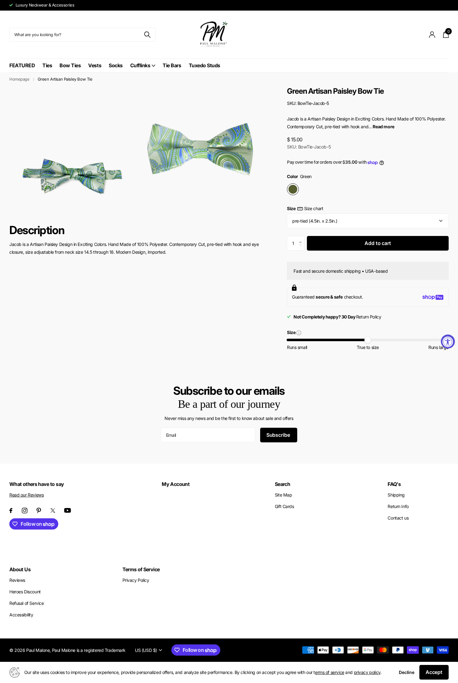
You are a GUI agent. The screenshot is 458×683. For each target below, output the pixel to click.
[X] (52, 510)
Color (299, 176)
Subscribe (278, 435)
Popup (298, 332)
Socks (116, 65)
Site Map (283, 494)
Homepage (19, 79)
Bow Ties (70, 65)
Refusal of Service (26, 603)
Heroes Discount (25, 591)
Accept (434, 672)
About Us (20, 569)
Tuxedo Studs (204, 65)
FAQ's (394, 484)
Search (282, 484)
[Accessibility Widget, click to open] (448, 342)
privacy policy (367, 672)
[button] (302, 238)
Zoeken (147, 35)
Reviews (17, 580)
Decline (406, 672)
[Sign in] (432, 35)
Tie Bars (172, 65)
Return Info (398, 506)
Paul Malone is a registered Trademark (89, 650)
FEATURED (22, 65)
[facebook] (10, 510)
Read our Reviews (26, 494)
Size (305, 208)
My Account (175, 484)
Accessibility (21, 614)
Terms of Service (141, 569)
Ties (47, 65)
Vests (94, 65)
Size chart (313, 208)
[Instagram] (24, 510)
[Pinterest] (38, 510)
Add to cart (378, 243)
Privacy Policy (135, 580)
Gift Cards (284, 506)
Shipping (396, 494)
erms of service (329, 672)
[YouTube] (67, 510)
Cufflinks (140, 65)
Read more (383, 126)
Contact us (398, 517)
